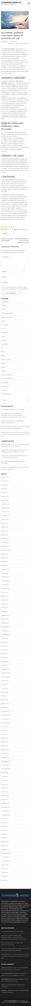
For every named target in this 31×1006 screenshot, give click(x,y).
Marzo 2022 (4, 611)
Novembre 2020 (5, 673)
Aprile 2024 (4, 531)
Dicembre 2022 (5, 577)
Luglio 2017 (4, 822)
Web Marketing (5, 394)
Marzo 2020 (4, 699)
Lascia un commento (23, 43)
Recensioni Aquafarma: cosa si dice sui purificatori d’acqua (22, 240)
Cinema (3, 309)
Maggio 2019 (4, 738)
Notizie (3, 367)
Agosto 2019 (5, 726)
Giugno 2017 (4, 826)
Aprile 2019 (4, 742)
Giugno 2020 (4, 688)
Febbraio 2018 (5, 795)
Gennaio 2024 (5, 542)
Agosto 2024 (5, 519)
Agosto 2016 (5, 864)
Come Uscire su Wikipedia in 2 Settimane (12, 409)
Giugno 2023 (4, 554)
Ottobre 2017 (5, 811)
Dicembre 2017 (5, 803)
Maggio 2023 (4, 557)
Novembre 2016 (5, 853)
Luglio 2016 (4, 868)
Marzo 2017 (4, 838)
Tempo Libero (5, 386)
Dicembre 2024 (5, 504)
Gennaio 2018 (5, 799)
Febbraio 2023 (5, 569)
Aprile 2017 (4, 834)
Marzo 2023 (4, 565)
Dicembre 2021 (5, 623)
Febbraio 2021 (5, 661)
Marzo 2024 (4, 534)
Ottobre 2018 (5, 765)
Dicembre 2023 (5, 546)
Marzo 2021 (4, 657)
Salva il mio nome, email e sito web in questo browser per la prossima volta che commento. (15, 288)
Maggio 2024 (4, 527)
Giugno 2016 (4, 872)
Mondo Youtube (6, 359)
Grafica (3, 340)
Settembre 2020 (5, 676)
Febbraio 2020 (5, 703)
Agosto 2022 (5, 592)
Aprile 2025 (4, 488)
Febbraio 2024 (5, 538)
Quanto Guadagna (6, 374)
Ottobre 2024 (5, 511)
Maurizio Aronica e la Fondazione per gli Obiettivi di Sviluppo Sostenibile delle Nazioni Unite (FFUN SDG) (15, 434)
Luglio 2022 (4, 596)
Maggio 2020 (4, 692)
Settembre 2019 (5, 722)
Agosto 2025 (5, 481)
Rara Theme (12, 1002)
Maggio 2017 (4, 830)
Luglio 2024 (4, 523)
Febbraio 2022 (5, 615)
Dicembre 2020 (5, 669)
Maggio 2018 (4, 784)
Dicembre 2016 (5, 849)
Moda (3, 355)
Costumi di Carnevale (7, 313)
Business (3, 305)
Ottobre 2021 (5, 630)
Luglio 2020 (4, 684)
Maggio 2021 (4, 650)
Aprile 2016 (4, 876)
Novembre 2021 (5, 627)
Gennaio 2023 (5, 573)
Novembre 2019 (5, 715)
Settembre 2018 (5, 769)
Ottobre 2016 (5, 857)
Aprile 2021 (4, 653)
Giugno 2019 (4, 734)
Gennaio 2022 (5, 619)
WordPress (26, 1002)
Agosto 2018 (5, 772)
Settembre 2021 (5, 634)
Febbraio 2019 (5, 749)
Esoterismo (4, 325)
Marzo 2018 (4, 792)
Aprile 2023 (4, 561)
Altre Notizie (5, 302)
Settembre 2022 (5, 588)
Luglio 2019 (4, 730)
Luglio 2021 (4, 642)
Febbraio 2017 (5, 841)
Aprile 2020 (4, 696)
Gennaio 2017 (5, 845)
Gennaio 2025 (5, 500)
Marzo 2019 (4, 746)
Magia (3, 351)
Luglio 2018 (4, 776)
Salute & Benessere (6, 378)
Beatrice (4, 41)
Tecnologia (4, 382)
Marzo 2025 (4, 492)
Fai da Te (3, 328)
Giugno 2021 (4, 646)
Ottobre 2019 (5, 719)
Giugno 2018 (4, 780)
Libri (2, 348)
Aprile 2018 (4, 788)
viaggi (5, 233)
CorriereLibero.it (11, 2)
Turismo (3, 390)
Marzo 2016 (4, 880)
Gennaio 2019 (5, 753)
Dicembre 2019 (5, 711)
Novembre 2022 (5, 580)
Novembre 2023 (5, 550)
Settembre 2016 (5, 861)
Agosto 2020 (5, 680)
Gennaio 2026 (5, 477)
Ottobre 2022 (5, 584)
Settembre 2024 (5, 515)
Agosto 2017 (5, 818)
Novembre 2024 (5, 508)
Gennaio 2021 (5, 665)
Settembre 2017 (5, 815)
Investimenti (4, 344)
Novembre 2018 (5, 761)
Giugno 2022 (4, 600)
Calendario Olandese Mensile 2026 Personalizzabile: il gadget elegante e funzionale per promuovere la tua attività (13, 415)
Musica (3, 363)
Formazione (4, 332)
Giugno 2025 (4, 485)
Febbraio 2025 (5, 496)
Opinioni (12, 43)
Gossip (3, 336)
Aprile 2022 (4, 607)
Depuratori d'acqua (7, 317)
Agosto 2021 (5, 638)
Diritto (3, 321)
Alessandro (4, 450)
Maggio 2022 (4, 604)
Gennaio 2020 (5, 707)
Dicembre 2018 (5, 757)
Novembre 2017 (5, 807)
